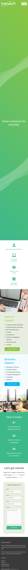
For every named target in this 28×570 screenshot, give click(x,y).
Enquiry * (8, 507)
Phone (8, 501)
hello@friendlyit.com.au (14, 569)
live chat (19, 477)
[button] (12, 349)
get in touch (16, 475)
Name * (8, 489)
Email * (8, 495)
